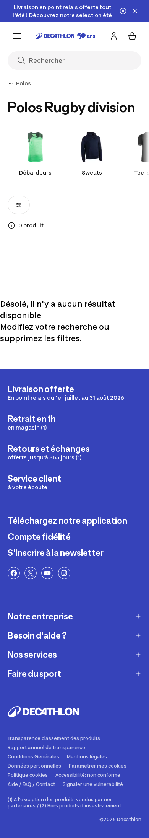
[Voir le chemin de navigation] (11, 83)
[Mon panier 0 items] (132, 36)
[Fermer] (135, 11)
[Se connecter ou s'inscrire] (114, 36)
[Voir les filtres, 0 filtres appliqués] (19, 205)
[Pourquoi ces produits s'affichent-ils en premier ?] (11, 225)
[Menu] (17, 36)
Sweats (92, 172)
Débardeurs (35, 172)
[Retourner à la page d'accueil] (65, 36)
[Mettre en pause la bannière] (123, 11)
